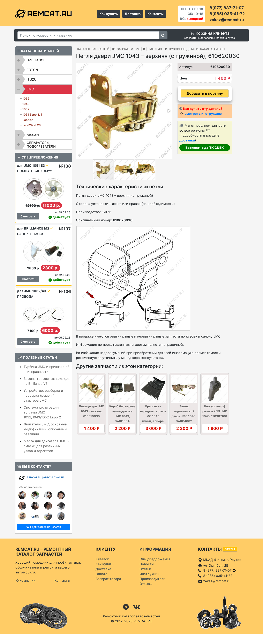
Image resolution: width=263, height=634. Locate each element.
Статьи (145, 569)
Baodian (27, 120)
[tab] (43, 60)
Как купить (108, 14)
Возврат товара (108, 579)
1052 (25, 109)
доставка (187, 140)
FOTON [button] (32, 70)
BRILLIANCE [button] (36, 60)
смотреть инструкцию (203, 113)
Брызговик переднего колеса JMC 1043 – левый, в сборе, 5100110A (153, 416)
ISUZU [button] (32, 79)
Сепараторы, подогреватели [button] (41, 144)
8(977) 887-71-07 (227, 7)
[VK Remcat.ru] (136, 606)
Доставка (133, 14)
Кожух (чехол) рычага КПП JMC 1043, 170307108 (214, 411)
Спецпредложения (155, 559)
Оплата (101, 574)
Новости (147, 564)
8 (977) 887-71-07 (218, 570)
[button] (168, 111)
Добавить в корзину (205, 93)
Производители (152, 579)
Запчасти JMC (128, 49)
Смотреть (28, 216)
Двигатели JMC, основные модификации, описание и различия (45, 429)
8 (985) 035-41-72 (217, 576)
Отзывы (146, 584)
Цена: (184, 78)
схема (230, 549)
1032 (25, 98)
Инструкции (149, 574)
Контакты (156, 14)
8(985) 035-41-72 (227, 13)
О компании (26, 580)
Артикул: (185, 67)
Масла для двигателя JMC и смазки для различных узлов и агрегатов (46, 446)
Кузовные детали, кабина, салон (197, 49)
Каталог (102, 559)
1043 (25, 104)
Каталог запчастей (93, 49)
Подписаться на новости (45, 526)
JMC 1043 (155, 49)
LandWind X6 (31, 125)
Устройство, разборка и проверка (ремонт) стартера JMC (43, 395)
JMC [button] (30, 89)
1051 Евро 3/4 (32, 114)
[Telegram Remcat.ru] (126, 606)
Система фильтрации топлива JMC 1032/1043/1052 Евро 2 (42, 412)
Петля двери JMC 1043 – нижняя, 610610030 (91, 411)
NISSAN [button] (33, 135)
